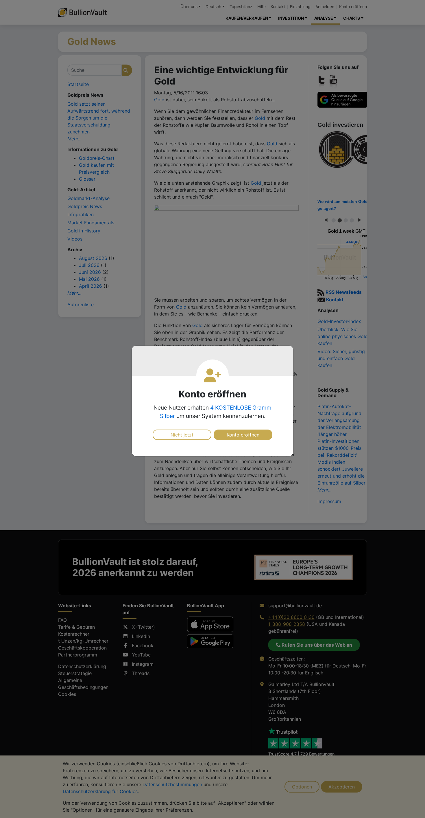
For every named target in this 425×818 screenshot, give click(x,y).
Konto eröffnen (243, 435)
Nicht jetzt (182, 435)
